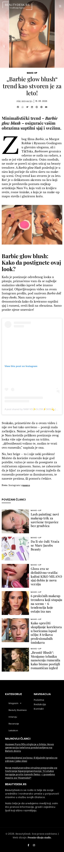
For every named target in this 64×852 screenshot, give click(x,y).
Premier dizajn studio (39, 837)
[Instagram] (34, 845)
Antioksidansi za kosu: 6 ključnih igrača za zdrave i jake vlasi (31, 759)
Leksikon (13, 730)
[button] (18, 107)
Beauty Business (18, 710)
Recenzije (14, 723)
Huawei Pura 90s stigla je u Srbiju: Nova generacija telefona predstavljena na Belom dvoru (29, 748)
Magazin (13, 703)
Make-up (32, 72)
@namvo (25, 485)
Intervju (13, 717)
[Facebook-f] (28, 845)
